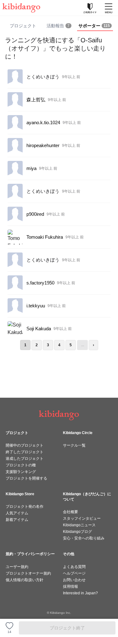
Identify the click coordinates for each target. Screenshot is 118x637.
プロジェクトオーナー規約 (28, 573)
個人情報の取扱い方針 (24, 580)
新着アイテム (17, 520)
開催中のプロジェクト (24, 445)
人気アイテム (17, 513)
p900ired (35, 214)
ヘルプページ (74, 573)
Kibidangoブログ (77, 531)
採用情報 (70, 586)
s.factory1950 (40, 282)
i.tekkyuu (35, 305)
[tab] (59, 26)
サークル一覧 (74, 445)
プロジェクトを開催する (26, 478)
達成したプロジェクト (24, 458)
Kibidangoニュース (79, 525)
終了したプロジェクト (24, 452)
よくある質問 (74, 567)
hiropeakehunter (42, 145)
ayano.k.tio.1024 (43, 122)
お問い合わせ (74, 580)
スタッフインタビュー (82, 518)
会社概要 (70, 512)
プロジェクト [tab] (23, 25)
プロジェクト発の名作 (24, 506)
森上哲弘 (35, 99)
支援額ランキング (21, 472)
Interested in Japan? (80, 593)
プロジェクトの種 (21, 465)
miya (31, 168)
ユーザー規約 (17, 567)
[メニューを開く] (108, 7)
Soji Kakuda (38, 328)
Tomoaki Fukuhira (44, 237)
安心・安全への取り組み (83, 538)
